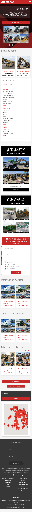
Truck (8, 484)
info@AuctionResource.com (19, 500)
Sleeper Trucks (6, 129)
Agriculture (8, 262)
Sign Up (15, 272)
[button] (9, 45)
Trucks (5, 127)
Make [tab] (11, 84)
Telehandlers (5, 122)
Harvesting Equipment (7, 101)
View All (4, 105)
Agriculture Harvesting (7, 103)
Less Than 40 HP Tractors (8, 97)
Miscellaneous (8, 268)
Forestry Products (6, 120)
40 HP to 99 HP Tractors (8, 95)
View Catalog (16, 22)
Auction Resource (6, 500)
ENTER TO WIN (16, 190)
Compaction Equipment (8, 118)
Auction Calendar (22, 478)
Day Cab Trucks (6, 131)
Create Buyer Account (22, 488)
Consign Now (16, 381)
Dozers (4, 116)
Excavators (5, 112)
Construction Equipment (8, 266)
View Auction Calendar (16, 386)
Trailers (8, 486)
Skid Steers (5, 114)
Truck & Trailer (8, 264)
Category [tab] (5, 84)
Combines (5, 99)
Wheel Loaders (6, 110)
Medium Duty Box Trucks (8, 133)
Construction (6, 108)
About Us (22, 480)
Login (22, 490)
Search (16, 398)
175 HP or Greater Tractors (8, 91)
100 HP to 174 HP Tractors (8, 93)
